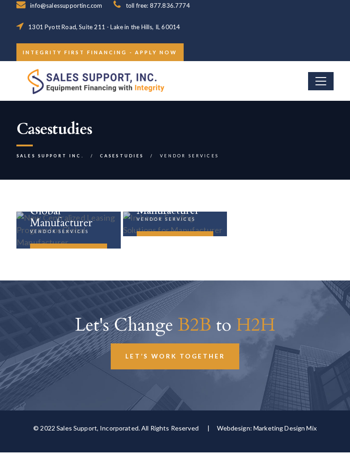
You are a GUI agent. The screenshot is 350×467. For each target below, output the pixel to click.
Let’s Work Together (175, 356)
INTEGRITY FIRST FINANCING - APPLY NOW (100, 52)
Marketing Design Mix (285, 428)
